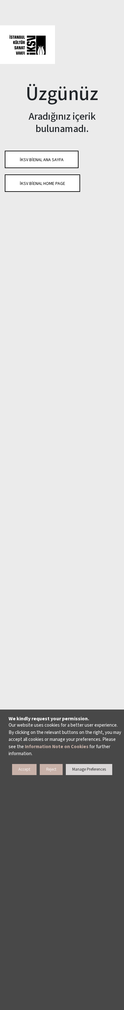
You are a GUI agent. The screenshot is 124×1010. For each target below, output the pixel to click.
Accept (24, 769)
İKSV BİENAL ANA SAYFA (42, 160)
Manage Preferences (89, 769)
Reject (51, 769)
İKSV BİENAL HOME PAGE (42, 183)
